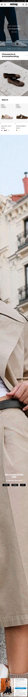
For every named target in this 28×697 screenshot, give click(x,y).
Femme (15, 485)
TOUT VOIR (14, 32)
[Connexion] (23, 4)
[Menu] (2, 4)
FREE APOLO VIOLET (6, 126)
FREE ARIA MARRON (21, 126)
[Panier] (26, 4)
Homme (6, 485)
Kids (22, 485)
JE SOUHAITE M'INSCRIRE (21, 688)
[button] (5, 4)
